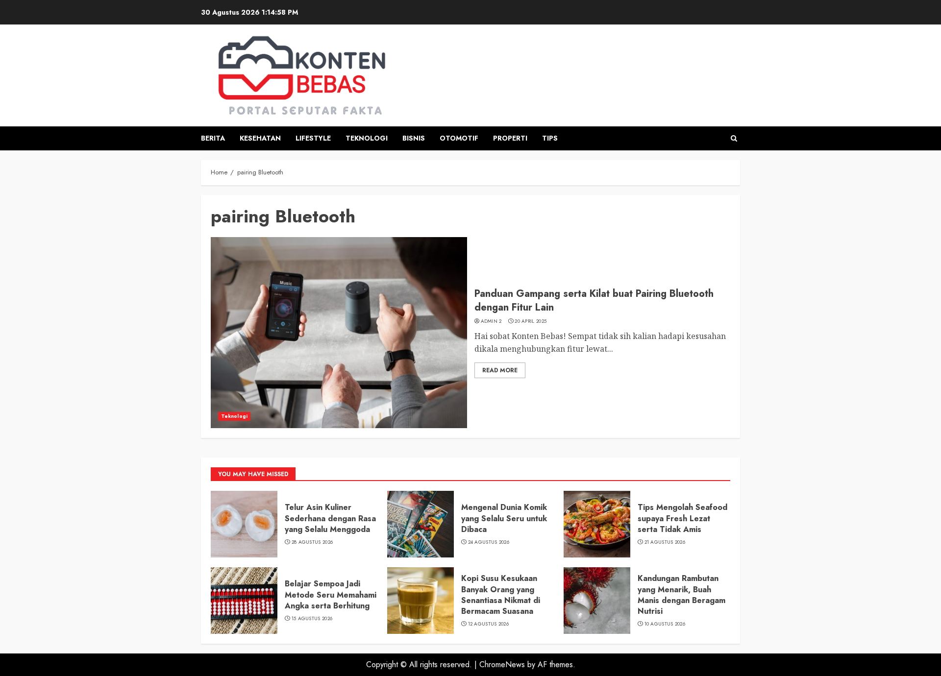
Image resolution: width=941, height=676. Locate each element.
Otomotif (459, 138)
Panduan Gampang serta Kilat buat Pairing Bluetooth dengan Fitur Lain (594, 300)
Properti (510, 138)
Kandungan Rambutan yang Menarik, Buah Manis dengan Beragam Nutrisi (681, 595)
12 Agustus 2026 (488, 624)
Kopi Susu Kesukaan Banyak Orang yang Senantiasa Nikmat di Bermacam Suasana (500, 595)
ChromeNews (502, 664)
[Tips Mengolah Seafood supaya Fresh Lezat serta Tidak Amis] (597, 524)
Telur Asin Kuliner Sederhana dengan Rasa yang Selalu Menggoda (330, 518)
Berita (213, 138)
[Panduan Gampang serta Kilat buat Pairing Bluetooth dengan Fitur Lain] (339, 332)
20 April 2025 (530, 321)
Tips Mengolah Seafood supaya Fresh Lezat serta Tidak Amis (682, 518)
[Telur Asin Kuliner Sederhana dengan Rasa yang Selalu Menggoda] (244, 524)
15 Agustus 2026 (312, 618)
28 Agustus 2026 (312, 542)
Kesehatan (260, 138)
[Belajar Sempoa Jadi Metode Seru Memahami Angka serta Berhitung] (244, 600)
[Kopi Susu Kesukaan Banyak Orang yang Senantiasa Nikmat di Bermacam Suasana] (420, 600)
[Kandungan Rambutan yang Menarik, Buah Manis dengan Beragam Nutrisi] (597, 600)
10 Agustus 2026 (665, 624)
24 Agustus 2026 (489, 542)
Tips (550, 138)
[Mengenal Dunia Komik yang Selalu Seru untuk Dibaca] (420, 524)
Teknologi (367, 138)
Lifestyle (313, 138)
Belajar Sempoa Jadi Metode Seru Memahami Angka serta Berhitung (330, 594)
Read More (500, 370)
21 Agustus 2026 (665, 542)
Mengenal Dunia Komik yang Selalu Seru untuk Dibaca (504, 518)
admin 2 (491, 321)
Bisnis (413, 138)
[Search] (734, 138)
